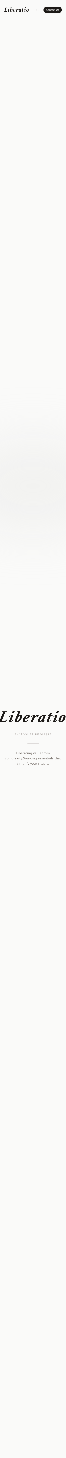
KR (37, 9)
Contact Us (52, 9)
